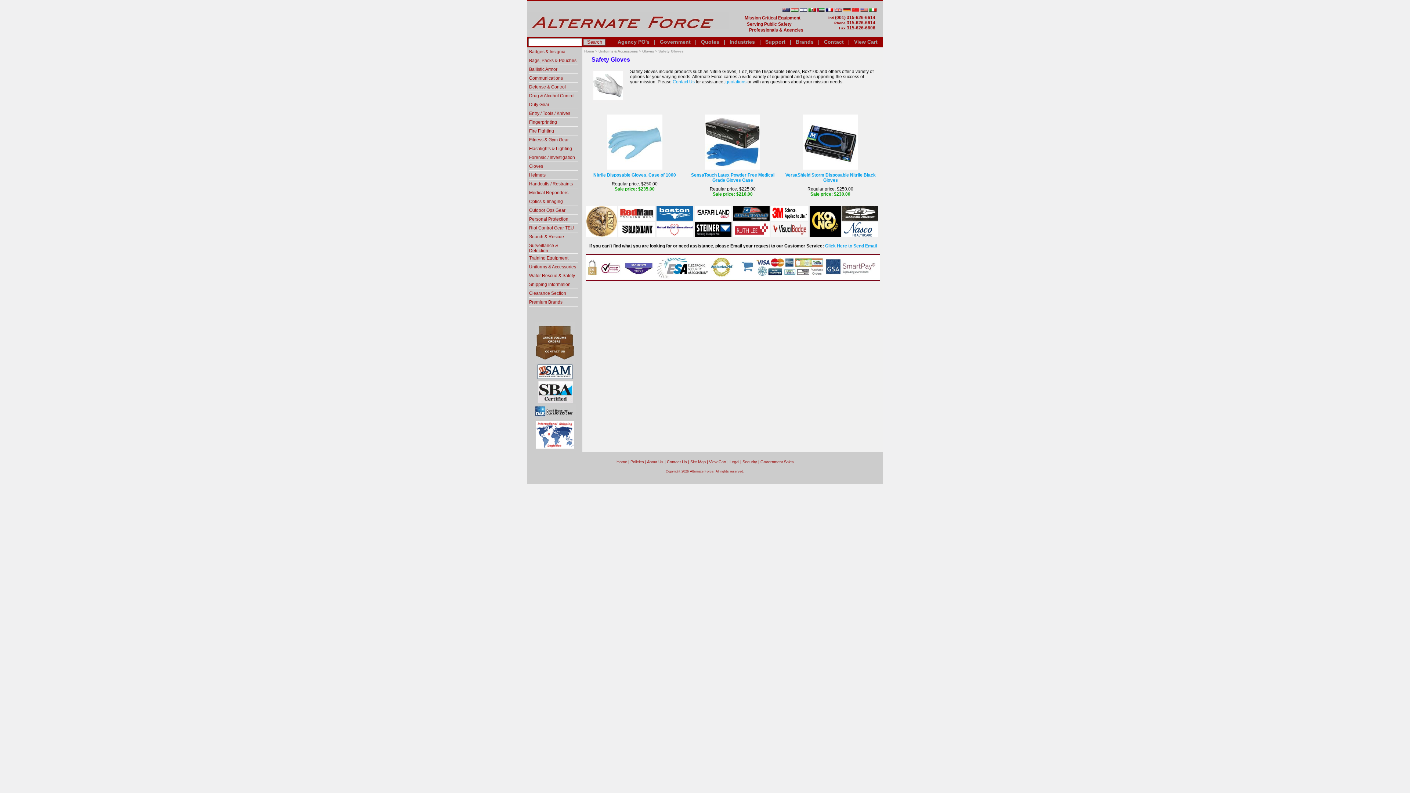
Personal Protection (548, 219)
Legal (734, 462)
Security (749, 462)
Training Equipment (548, 258)
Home (589, 51)
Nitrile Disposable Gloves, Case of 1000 (634, 175)
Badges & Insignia (547, 51)
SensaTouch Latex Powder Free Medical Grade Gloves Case (732, 178)
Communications (546, 78)
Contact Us (684, 81)
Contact (834, 42)
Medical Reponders (548, 192)
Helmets (537, 175)
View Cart (866, 42)
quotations (736, 81)
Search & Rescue (546, 236)
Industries (742, 42)
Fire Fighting (541, 131)
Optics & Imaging (546, 201)
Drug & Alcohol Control (552, 95)
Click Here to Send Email (851, 246)
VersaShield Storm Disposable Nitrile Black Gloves (830, 178)
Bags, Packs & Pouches (552, 60)
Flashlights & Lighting (550, 148)
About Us (655, 462)
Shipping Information (550, 284)
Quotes (710, 42)
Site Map (698, 462)
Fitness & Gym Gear (549, 139)
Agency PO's (634, 42)
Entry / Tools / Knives (549, 113)
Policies (637, 462)
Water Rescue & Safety (552, 275)
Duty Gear (539, 104)
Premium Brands (546, 302)
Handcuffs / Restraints (551, 184)
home (622, 462)
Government (675, 42)
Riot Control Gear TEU (551, 228)
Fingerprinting (543, 122)
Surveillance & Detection (543, 248)
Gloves (648, 51)
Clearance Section (547, 293)
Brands (805, 42)
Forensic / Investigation (552, 157)
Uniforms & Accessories (618, 51)
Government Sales (777, 462)
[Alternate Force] (628, 34)
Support (775, 42)
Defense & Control (547, 87)
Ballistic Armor (543, 69)
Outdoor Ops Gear (547, 210)
